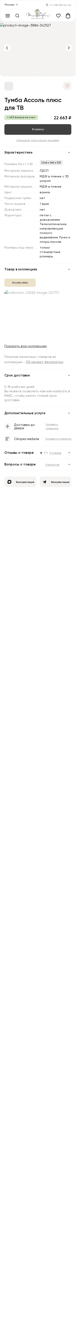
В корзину (38, 129)
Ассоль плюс (20, 282)
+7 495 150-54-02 (60, 5)
